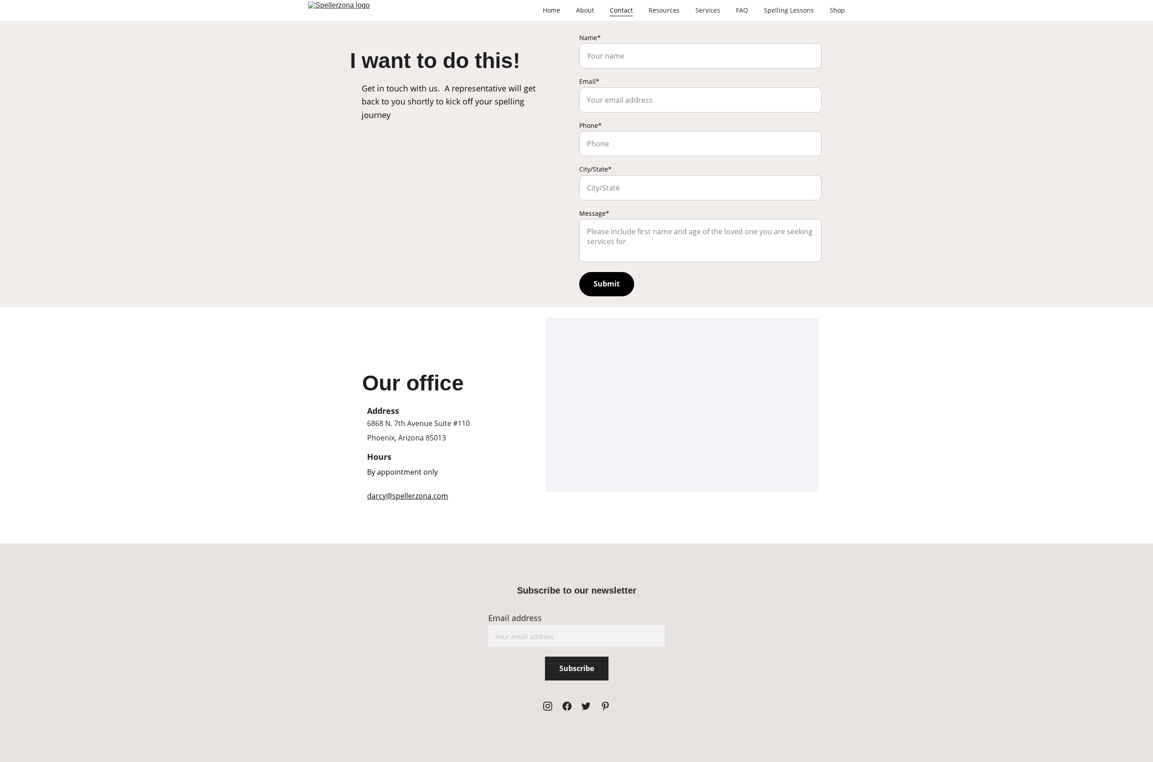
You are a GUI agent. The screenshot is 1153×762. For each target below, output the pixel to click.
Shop (837, 10)
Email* (589, 81)
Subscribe (576, 668)
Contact (621, 10)
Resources (664, 10)
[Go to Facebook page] (567, 706)
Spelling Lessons (789, 10)
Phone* (590, 125)
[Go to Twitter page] (585, 706)
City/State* (595, 169)
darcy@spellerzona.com (407, 496)
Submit (607, 284)
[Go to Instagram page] (547, 706)
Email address (515, 617)
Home (551, 10)
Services (707, 10)
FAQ (742, 10)
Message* (594, 213)
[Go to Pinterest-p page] (605, 706)
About (585, 10)
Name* (590, 37)
